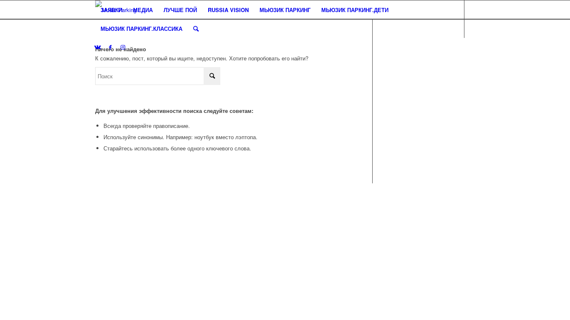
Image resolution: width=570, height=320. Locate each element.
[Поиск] (196, 28)
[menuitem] (111, 9)
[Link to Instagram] (122, 47)
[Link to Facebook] (110, 47)
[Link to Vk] (97, 47)
